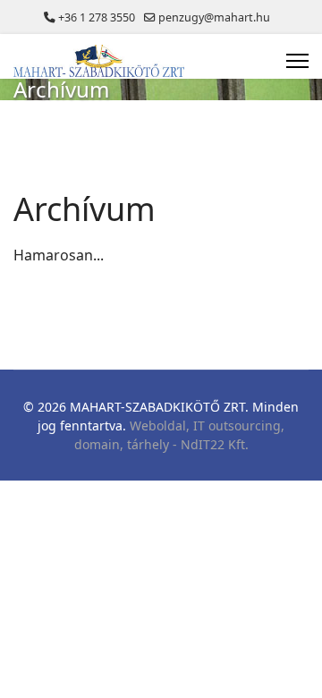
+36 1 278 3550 (96, 17)
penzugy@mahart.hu (214, 17)
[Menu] (297, 61)
